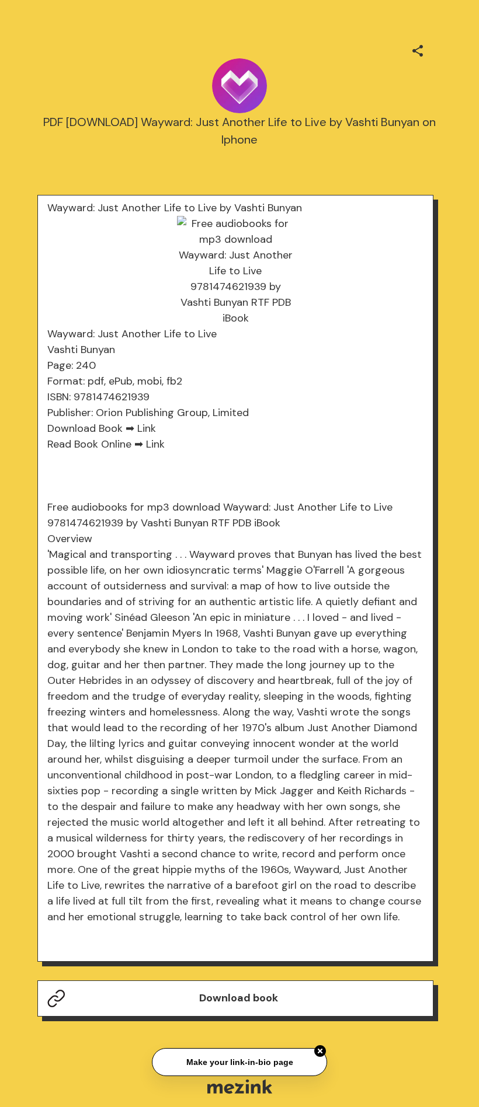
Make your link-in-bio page (239, 1061)
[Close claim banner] (320, 1050)
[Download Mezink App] (239, 1086)
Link (146, 428)
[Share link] (418, 49)
